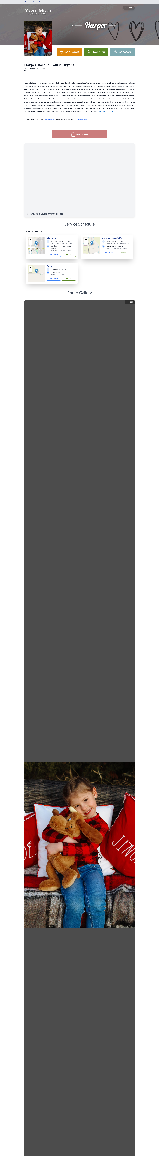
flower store (82, 119)
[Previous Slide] (28, 845)
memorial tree (50, 119)
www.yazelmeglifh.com (105, 111)
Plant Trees (69, 255)
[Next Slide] (130, 845)
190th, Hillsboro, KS (58, 274)
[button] (36, 243)
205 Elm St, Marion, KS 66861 (61, 250)
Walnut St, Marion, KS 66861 (116, 248)
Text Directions (53, 255)
